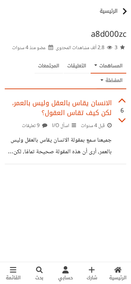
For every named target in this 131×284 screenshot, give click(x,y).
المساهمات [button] (110, 65)
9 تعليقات (31, 126)
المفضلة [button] (113, 80)
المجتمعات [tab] (48, 65)
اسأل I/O (60, 126)
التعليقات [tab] (76, 65)
